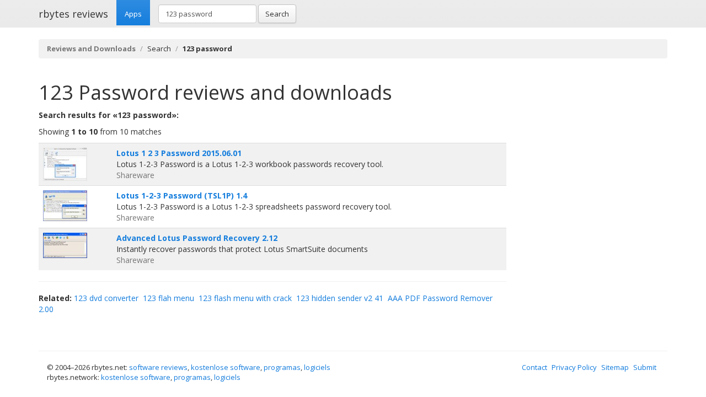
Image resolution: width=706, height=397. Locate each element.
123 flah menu (168, 298)
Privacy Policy (574, 367)
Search (277, 14)
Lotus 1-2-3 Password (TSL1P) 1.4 (181, 195)
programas (282, 367)
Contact (534, 367)
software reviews (158, 367)
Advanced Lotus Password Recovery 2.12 (196, 238)
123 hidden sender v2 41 (339, 298)
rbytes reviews (73, 13)
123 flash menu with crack (245, 298)
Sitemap (615, 367)
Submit (644, 367)
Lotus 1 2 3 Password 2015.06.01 (179, 153)
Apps (133, 14)
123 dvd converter (106, 298)
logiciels (317, 367)
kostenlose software (225, 367)
